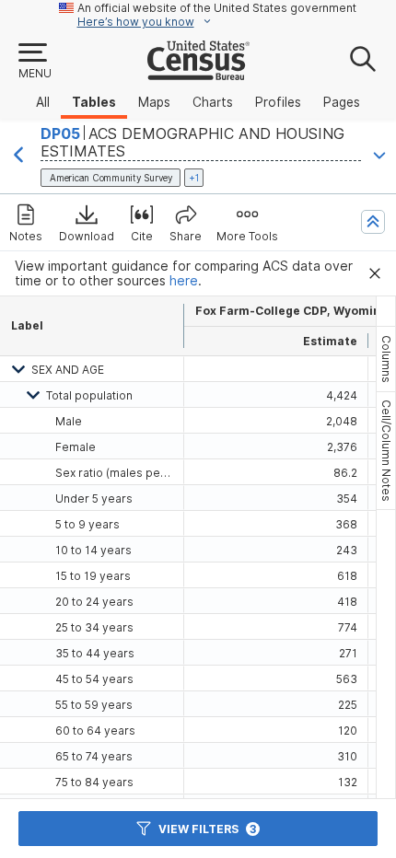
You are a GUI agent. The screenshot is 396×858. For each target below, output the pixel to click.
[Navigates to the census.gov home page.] (198, 72)
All (43, 102)
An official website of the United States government (216, 8)
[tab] (386, 359)
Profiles (278, 102)
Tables (94, 102)
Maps (154, 102)
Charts (212, 102)
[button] (34, 61)
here (183, 280)
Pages (341, 102)
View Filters (207, 829)
